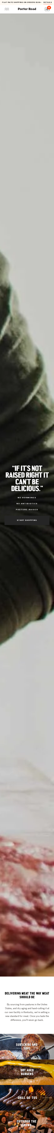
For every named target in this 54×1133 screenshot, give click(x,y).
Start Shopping (27, 520)
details (48, 2)
